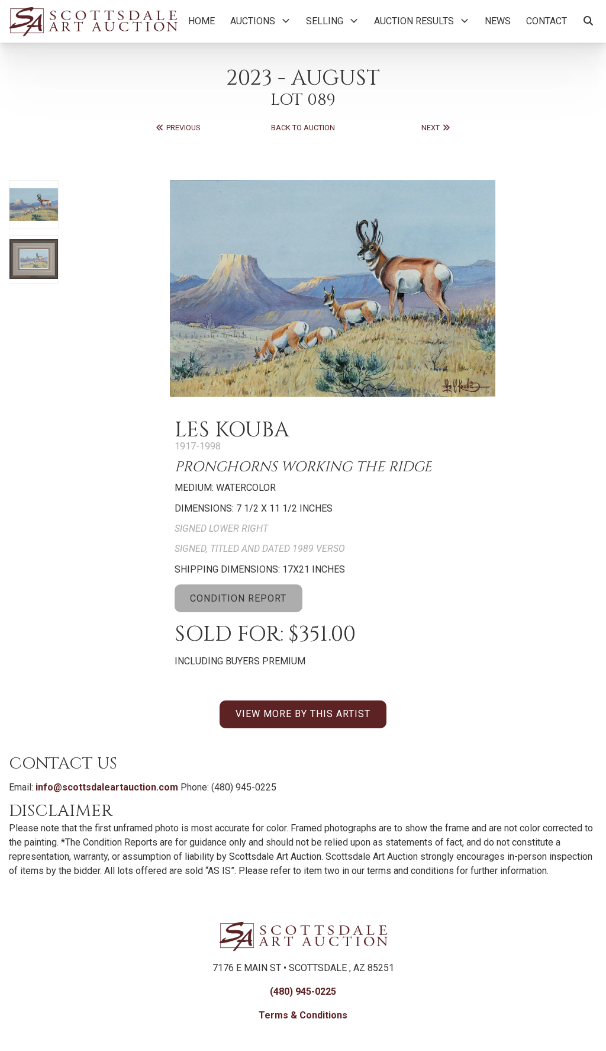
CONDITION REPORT (238, 598)
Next (431, 127)
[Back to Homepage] (93, 21)
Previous (182, 127)
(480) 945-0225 (303, 991)
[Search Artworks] (588, 21)
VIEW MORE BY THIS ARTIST (303, 713)
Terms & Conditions (303, 1015)
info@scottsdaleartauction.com (107, 787)
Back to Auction (303, 127)
